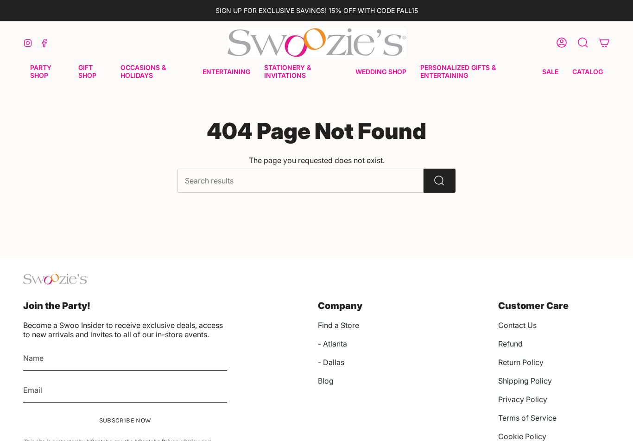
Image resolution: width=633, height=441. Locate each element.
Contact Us (517, 325)
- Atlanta (332, 343)
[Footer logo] (55, 279)
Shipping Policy (525, 380)
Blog (326, 380)
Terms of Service (527, 417)
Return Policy (521, 362)
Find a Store (338, 325)
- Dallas (331, 362)
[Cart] (604, 42)
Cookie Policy (522, 436)
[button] (47, 72)
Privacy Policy (522, 399)
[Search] (440, 181)
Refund (510, 343)
